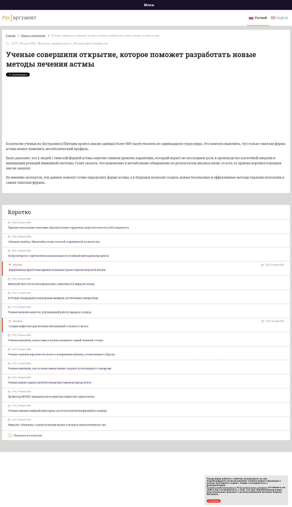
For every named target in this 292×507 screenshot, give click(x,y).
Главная (10, 35)
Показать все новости (28, 435)
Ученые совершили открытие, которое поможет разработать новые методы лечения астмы (105, 35)
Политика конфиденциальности (221, 487)
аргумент (19, 17)
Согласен (214, 500)
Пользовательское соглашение (253, 487)
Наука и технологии (33, 35)
